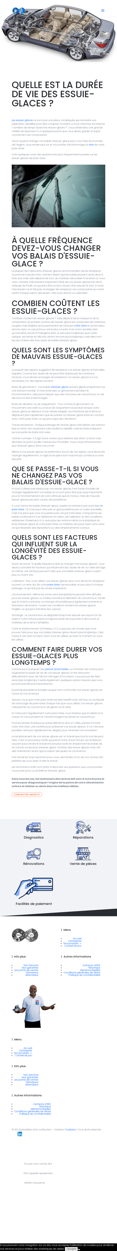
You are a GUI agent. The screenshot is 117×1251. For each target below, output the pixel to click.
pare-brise (53, 584)
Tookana (70, 1129)
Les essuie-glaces (22, 120)
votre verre (80, 325)
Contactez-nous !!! (27, 794)
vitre (91, 144)
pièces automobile (56, 669)
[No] (79, 1249)
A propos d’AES (91, 965)
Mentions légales (90, 970)
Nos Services (31, 965)
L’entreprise (75, 941)
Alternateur (31, 975)
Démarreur (32, 972)
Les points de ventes (26, 970)
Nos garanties (30, 967)
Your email (58, 1227)
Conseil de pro (73, 946)
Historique (94, 967)
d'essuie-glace (59, 387)
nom (7, 1227)
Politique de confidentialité (84, 975)
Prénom (33, 1227)
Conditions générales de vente (82, 972)
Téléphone (82, 1227)
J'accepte (71, 1248)
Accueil (77, 938)
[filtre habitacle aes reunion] (58, 225)
